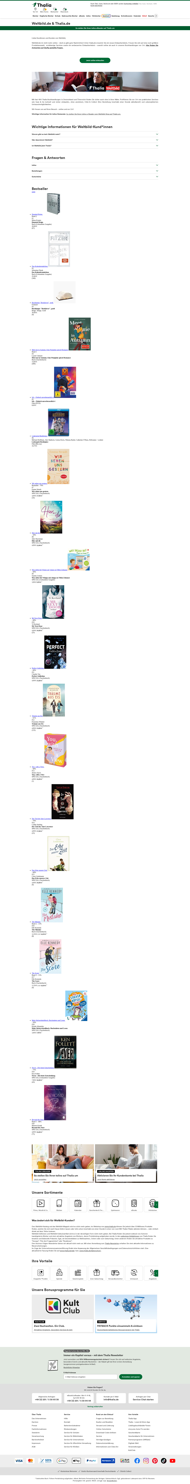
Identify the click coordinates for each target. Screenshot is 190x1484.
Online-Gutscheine (103, 1429)
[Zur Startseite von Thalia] (43, 5)
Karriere (35, 1422)
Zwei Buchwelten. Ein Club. (63, 1314)
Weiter (156, 16)
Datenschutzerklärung (104, 1443)
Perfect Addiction (38, 668)
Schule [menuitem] (57, 16)
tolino (34, 165)
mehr (33, 192)
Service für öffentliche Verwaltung (77, 1443)
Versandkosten (112, 1481)
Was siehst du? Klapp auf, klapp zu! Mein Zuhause (50, 570)
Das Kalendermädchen (40, 266)
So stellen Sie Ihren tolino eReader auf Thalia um (95, 28)
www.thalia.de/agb (67, 1251)
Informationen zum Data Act (107, 1447)
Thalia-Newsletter (112, 1243)
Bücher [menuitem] (35, 16)
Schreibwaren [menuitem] (126, 16)
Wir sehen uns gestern (39, 483)
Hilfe (66, 1418)
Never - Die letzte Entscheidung (43, 1068)
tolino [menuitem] (88, 16)
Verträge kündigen (103, 1440)
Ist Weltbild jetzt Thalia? (41, 145)
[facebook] (137, 1461)
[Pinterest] (155, 1461)
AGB (33, 1447)
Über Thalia (36, 1414)
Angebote (153, 1273)
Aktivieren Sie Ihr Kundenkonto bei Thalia (126, 1163)
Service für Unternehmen (74, 1440)
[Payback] (108, 1461)
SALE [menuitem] (144, 16)
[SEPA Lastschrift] (45, 1461)
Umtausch (134, 1273)
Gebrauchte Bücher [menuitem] (70, 16)
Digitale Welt (133, 1443)
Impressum (36, 1443)
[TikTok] (163, 1461)
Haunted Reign (37, 214)
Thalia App (132, 1418)
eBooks (134, 1204)
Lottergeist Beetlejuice (40, 436)
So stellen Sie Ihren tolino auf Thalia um (63, 1163)
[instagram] (146, 1461)
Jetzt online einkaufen (95, 60)
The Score (35, 973)
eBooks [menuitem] (82, 16)
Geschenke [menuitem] (152, 16)
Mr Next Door (37, 618)
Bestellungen (37, 171)
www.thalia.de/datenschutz (90, 1251)
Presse (34, 1425)
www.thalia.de (110, 1226)
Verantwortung (38, 1436)
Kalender (78, 1204)
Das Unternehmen (39, 1418)
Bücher (59, 1204)
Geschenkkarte (134, 1432)
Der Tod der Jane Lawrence (42, 819)
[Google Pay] (62, 1461)
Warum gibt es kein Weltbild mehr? (46, 134)
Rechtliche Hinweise (72, 1367)
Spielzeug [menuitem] (116, 16)
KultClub (131, 1450)
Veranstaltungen (134, 1447)
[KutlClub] (125, 1461)
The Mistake (36, 922)
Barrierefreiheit (38, 1440)
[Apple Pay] (76, 1461)
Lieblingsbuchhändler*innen (139, 1425)
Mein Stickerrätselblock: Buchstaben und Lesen (48, 1020)
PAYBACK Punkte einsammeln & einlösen (126, 1314)
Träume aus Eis (37, 716)
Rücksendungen (70, 1429)
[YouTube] (172, 1461)
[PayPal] (91, 1461)
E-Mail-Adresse (70, 1372)
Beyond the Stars (38, 1120)
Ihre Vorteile (133, 1414)
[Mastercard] (30, 1461)
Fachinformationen (39, 1429)
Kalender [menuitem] (137, 16)
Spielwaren (115, 1204)
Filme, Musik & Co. (40, 1204)
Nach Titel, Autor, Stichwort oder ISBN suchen (106, 4)
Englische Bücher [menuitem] (47, 16)
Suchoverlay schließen (131, 4)
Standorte (36, 1432)
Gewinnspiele (78, 1273)
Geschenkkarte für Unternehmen (141, 1436)
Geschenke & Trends (96, 1204)
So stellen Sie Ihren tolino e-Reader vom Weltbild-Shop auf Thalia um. (93, 114)
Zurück (34, 1204)
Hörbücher (153, 1204)
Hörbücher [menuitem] (96, 16)
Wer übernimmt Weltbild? (42, 140)
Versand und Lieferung (105, 1425)
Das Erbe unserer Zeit (39, 870)
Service (67, 1414)
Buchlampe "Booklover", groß (43, 303)
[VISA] (19, 1461)
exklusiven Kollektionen (130, 1236)
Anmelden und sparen (131, 1377)
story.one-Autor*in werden (138, 1429)
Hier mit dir (36, 533)
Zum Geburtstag (96, 1273)
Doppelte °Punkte (40, 1273)
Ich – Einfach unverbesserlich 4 (43, 397)
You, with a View (38, 767)
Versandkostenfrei (115, 1273)
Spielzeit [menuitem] (106, 16)
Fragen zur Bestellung (104, 1418)
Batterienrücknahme (72, 1425)
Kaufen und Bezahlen (104, 1422)
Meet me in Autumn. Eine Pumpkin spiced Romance (50, 350)
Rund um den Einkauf (104, 1414)
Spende (59, 1273)
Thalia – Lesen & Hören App (139, 1422)
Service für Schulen (71, 1432)
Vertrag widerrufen (95, 1406)
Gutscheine (36, 176)
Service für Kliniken (71, 1447)
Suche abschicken (96, 6)
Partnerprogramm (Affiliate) (139, 1440)
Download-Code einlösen (106, 1432)
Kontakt (67, 1422)
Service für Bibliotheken (73, 1436)
